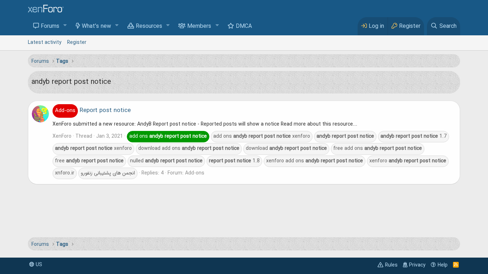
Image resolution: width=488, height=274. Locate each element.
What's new (96, 26)
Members (199, 26)
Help (443, 265)
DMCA (244, 26)
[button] (65, 26)
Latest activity (44, 42)
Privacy (417, 265)
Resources (149, 26)
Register (76, 42)
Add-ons (194, 173)
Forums (50, 26)
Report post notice (93, 110)
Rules (391, 265)
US (38, 265)
